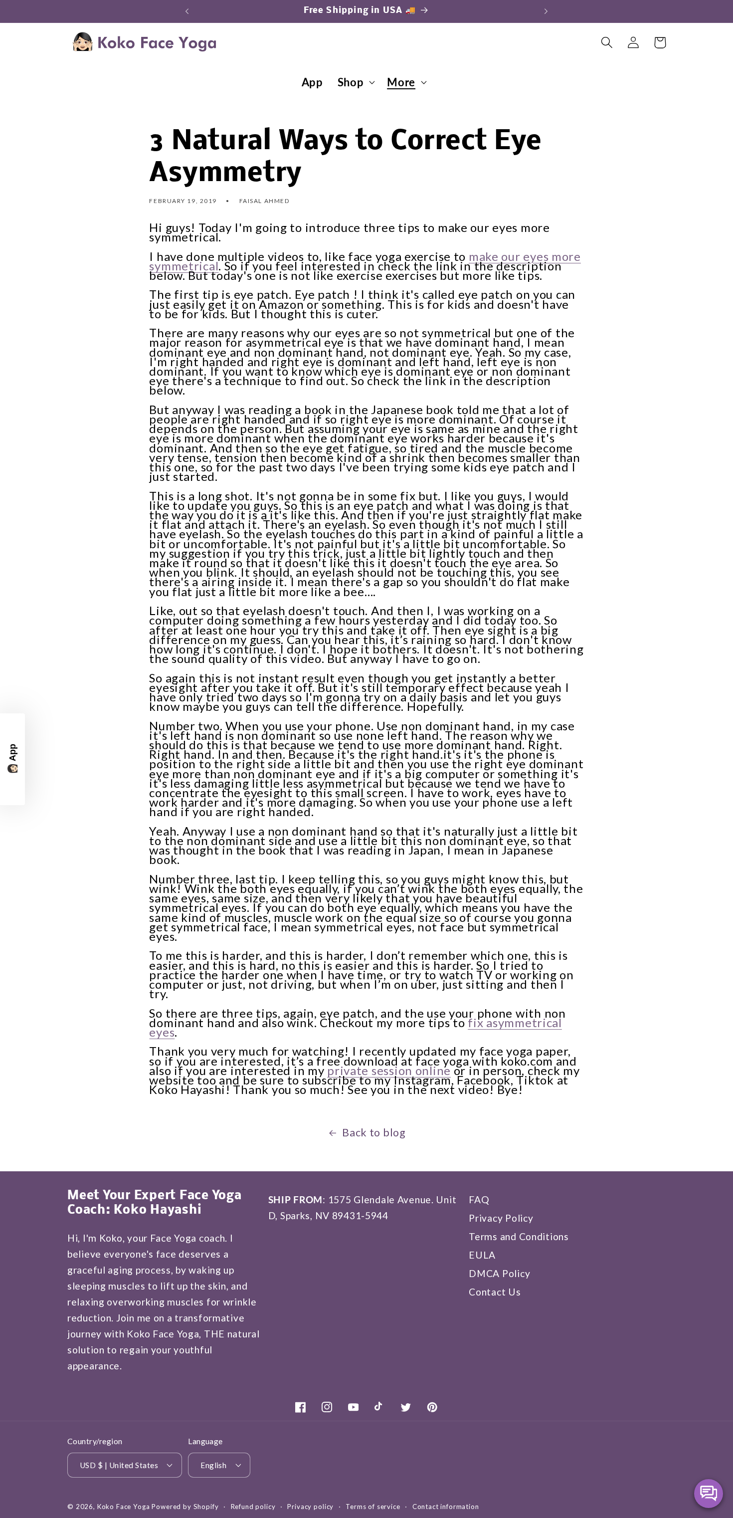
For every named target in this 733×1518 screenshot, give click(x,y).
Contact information (445, 1506)
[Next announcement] (546, 11)
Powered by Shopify (185, 1506)
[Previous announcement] (187, 11)
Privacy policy (310, 1506)
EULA (482, 1255)
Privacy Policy (501, 1218)
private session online (389, 1070)
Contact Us (495, 1292)
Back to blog (374, 1132)
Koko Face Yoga (123, 1506)
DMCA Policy (499, 1273)
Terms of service (373, 1506)
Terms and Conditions (518, 1236)
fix (477, 1022)
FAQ (479, 1199)
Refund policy (253, 1506)
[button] (355, 82)
